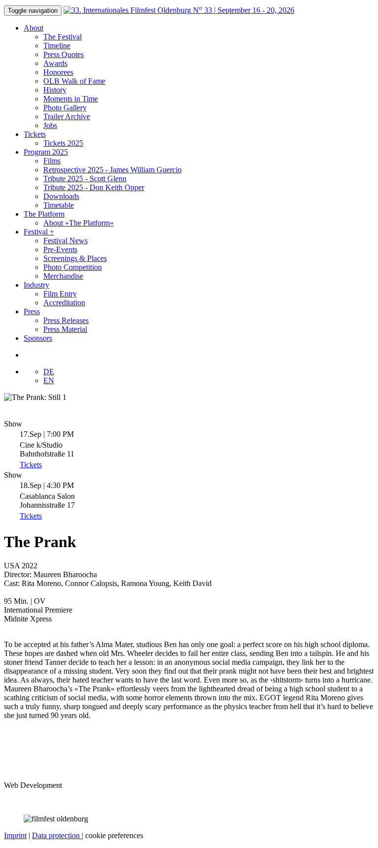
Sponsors (38, 338)
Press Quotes (63, 54)
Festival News (65, 240)
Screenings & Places (75, 258)
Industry (36, 285)
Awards (55, 63)
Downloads (61, 196)
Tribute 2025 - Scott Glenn (84, 178)
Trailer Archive (66, 116)
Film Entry (60, 294)
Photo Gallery (65, 107)
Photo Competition (72, 267)
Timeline (56, 45)
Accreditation (64, 302)
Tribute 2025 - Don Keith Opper (93, 187)
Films (52, 161)
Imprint (15, 835)
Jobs (50, 125)
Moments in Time (70, 99)
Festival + (39, 232)
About (33, 28)
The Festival (62, 37)
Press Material (65, 329)
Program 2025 (46, 152)
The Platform (44, 214)
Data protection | (57, 835)
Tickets (35, 134)
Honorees (58, 72)
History (54, 90)
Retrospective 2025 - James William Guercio (112, 169)
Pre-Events (60, 249)
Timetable (58, 205)
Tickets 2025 (63, 143)
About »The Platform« (78, 223)
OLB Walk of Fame (74, 81)
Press (32, 311)
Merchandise (63, 276)
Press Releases (66, 320)
